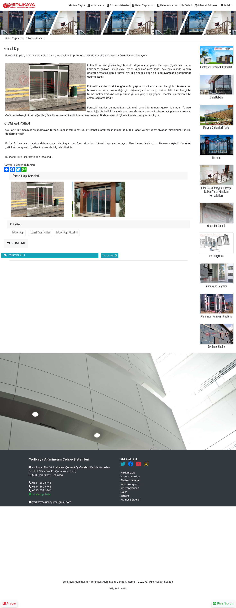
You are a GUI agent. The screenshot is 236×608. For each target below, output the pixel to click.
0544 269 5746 (41, 482)
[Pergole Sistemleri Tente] (216, 114)
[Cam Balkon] (216, 84)
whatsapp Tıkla (40, 494)
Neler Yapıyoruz (144, 5)
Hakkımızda (127, 472)
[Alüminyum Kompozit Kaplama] (216, 303)
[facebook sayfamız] (130, 464)
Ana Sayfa (78, 5)
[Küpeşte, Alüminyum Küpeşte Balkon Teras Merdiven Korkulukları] (216, 175)
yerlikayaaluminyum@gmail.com (51, 502)
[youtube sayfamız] (138, 464)
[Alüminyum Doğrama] (216, 273)
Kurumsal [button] (96, 5)
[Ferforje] (216, 144)
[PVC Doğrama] (216, 242)
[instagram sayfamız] (146, 464)
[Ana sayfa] (20, 5)
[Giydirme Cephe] (216, 333)
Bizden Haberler (119, 5)
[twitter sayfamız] (123, 464)
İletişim (227, 5)
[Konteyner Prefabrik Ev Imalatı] (216, 54)
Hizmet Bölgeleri (207, 5)
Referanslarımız (169, 5)
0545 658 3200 (41, 490)
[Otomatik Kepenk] (216, 212)
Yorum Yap (108, 255)
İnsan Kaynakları (130, 476)
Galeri (188, 5)
